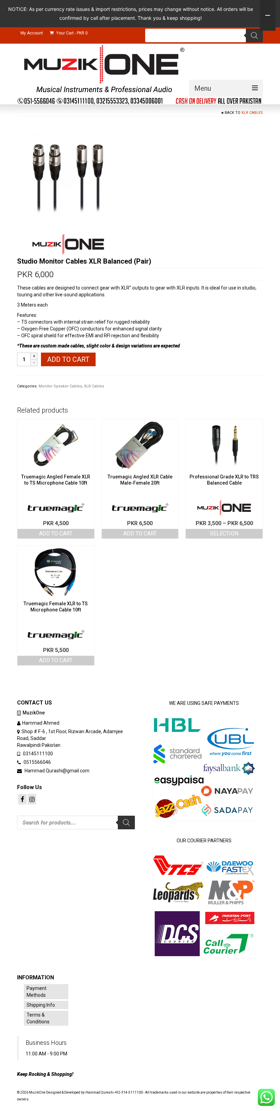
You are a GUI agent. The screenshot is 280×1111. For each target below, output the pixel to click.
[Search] (254, 35)
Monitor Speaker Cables (60, 386)
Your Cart (71, 33)
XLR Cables (252, 112)
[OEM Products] (68, 244)
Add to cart (68, 359)
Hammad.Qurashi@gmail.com (56, 770)
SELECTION (224, 533)
